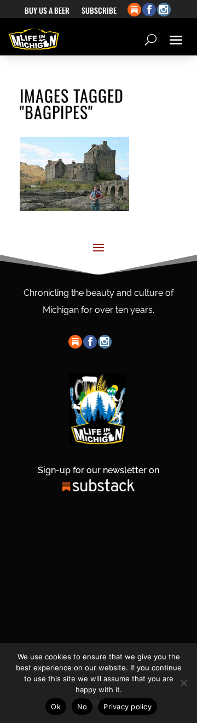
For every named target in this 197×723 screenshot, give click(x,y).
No (82, 706)
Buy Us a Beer (47, 11)
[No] (183, 682)
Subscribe (99, 11)
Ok (56, 706)
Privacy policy (127, 706)
